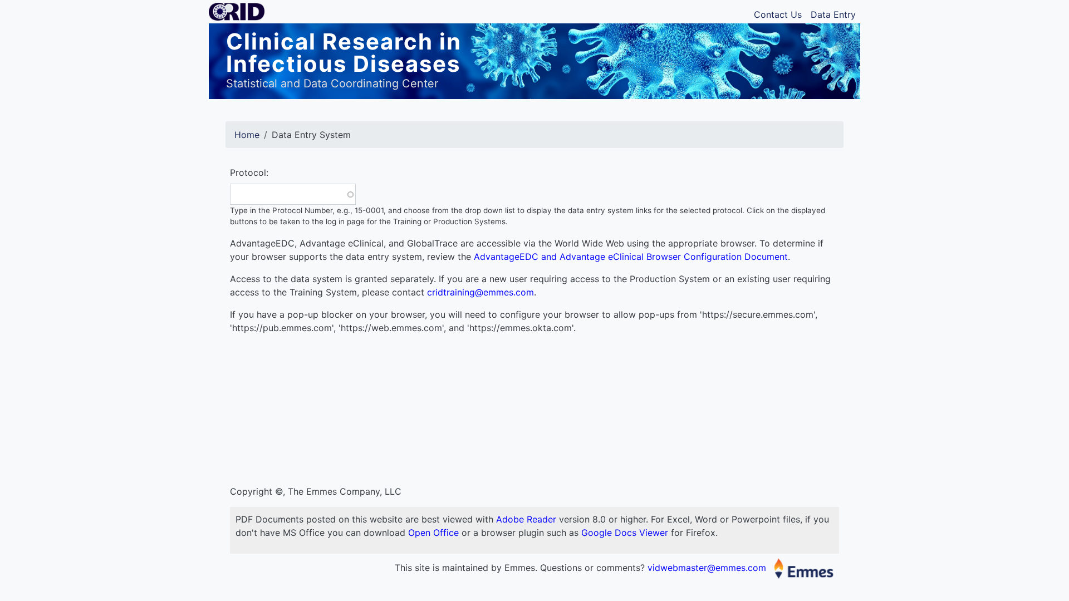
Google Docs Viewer (624, 532)
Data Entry (833, 14)
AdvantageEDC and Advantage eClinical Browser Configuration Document (631, 256)
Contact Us (778, 14)
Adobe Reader (526, 519)
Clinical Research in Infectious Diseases (344, 53)
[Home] (241, 14)
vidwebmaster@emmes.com (708, 567)
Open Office (433, 532)
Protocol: (249, 172)
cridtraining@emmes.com (480, 292)
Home (246, 134)
